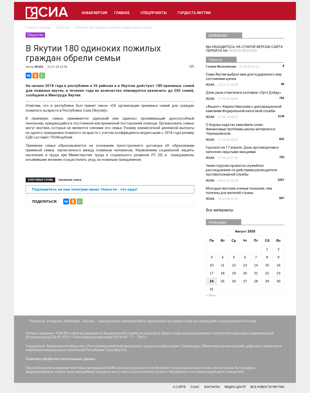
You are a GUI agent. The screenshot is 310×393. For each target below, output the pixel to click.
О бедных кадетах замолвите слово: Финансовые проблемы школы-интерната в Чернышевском (240, 129)
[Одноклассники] (35, 75)
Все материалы (219, 210)
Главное (122, 13)
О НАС (195, 387)
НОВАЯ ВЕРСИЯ (94, 13)
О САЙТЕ (179, 387)
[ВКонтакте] (28, 75)
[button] (278, 13)
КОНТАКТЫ (212, 387)
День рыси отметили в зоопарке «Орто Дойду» (243, 92)
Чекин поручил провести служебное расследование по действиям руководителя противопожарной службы (241, 170)
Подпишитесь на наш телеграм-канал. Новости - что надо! (84, 189)
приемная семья (69, 179)
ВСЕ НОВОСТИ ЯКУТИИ (267, 387)
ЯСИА (39, 67)
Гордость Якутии (194, 13)
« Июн (211, 295)
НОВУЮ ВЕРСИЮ (242, 51)
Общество (35, 35)
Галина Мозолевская (221, 66)
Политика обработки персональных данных (60, 359)
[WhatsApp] (42, 75)
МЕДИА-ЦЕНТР (235, 387)
